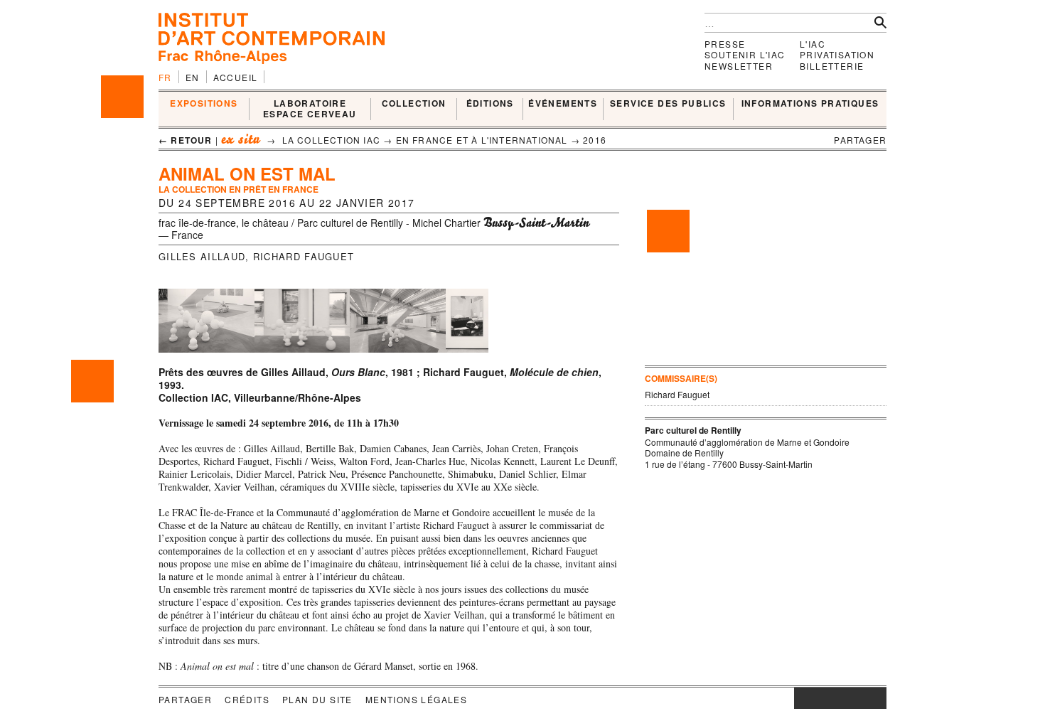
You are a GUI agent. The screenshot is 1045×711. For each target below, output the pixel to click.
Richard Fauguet (304, 256)
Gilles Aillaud (202, 256)
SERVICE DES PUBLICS (668, 103)
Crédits (247, 699)
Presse (724, 44)
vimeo (854, 698)
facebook (815, 698)
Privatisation (837, 54)
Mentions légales (416, 699)
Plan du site (317, 699)
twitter (833, 698)
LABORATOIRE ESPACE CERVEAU (310, 109)
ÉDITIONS (490, 103)
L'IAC (812, 44)
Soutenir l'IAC (745, 54)
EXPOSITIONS (203, 103)
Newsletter (738, 66)
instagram (801, 698)
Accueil (235, 77)
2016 (594, 140)
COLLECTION (414, 103)
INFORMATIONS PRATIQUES (810, 103)
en (193, 77)
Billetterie (832, 66)
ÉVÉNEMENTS (562, 103)
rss (875, 698)
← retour (186, 140)
